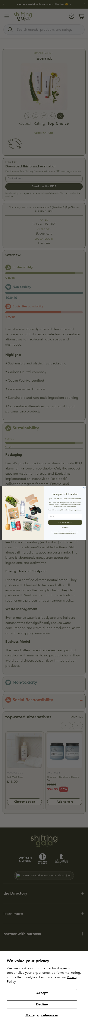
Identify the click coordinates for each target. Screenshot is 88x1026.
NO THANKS (65, 527)
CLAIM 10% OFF (65, 522)
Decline (42, 1004)
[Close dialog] (84, 488)
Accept (42, 993)
